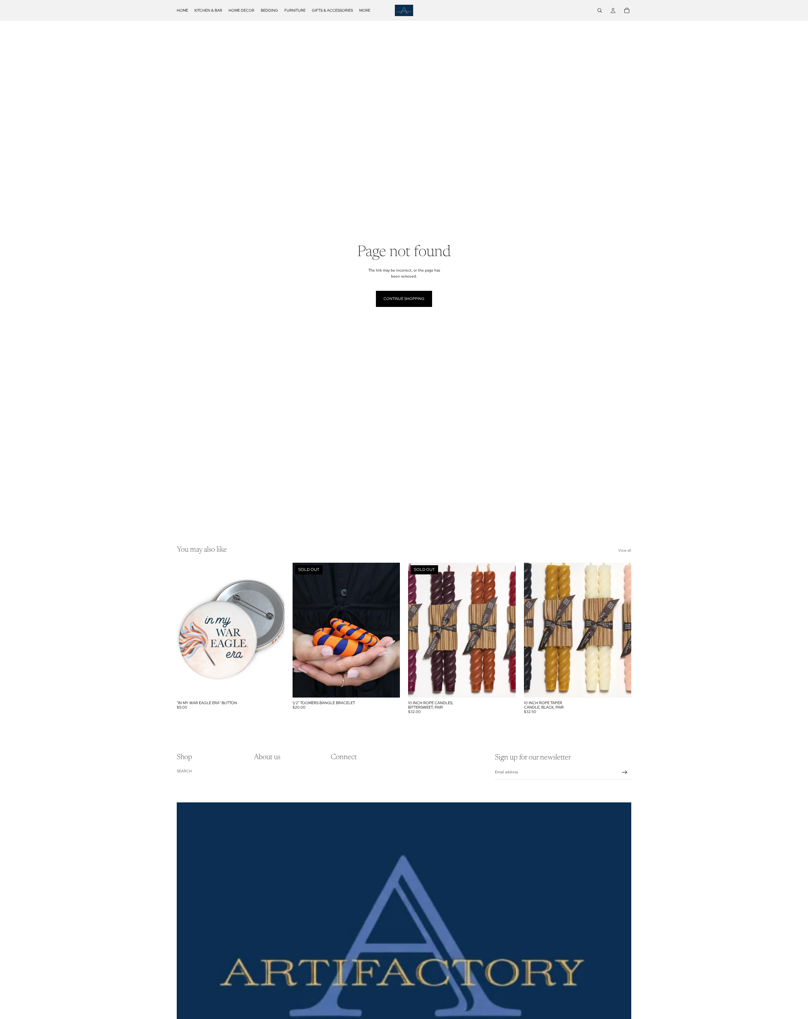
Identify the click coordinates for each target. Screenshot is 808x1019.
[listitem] (364, 10)
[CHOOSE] (621, 687)
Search (184, 770)
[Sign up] (624, 772)
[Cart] (627, 10)
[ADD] (274, 687)
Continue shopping (404, 298)
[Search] (600, 10)
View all (624, 550)
